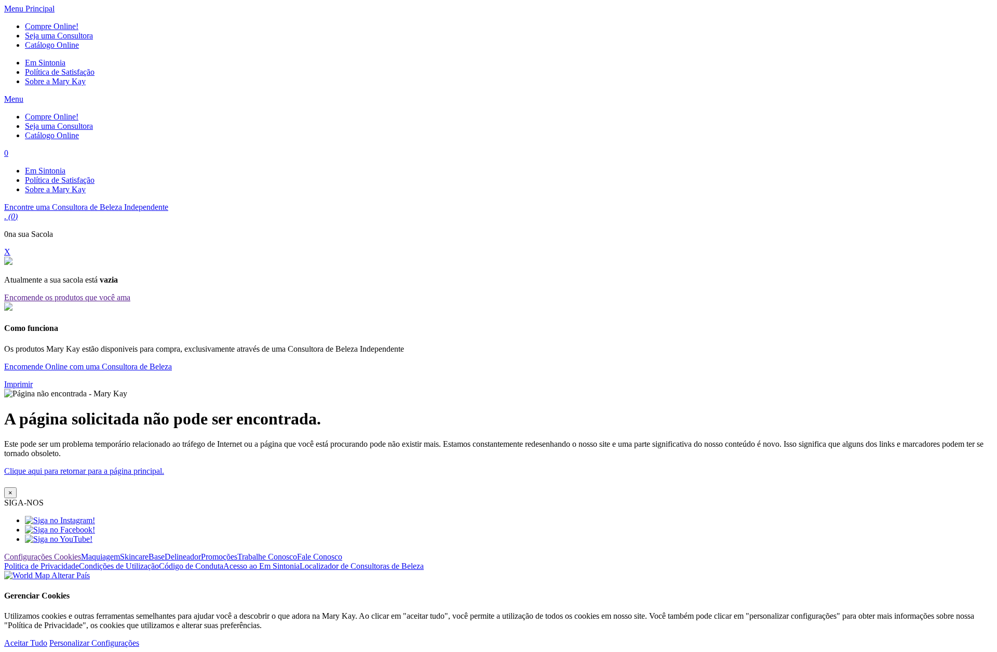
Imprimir (18, 384)
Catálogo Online (52, 45)
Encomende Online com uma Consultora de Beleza (88, 366)
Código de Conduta (191, 566)
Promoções (219, 556)
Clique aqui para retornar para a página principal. (84, 471)
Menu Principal (29, 8)
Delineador (183, 556)
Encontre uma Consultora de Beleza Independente (86, 207)
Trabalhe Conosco (267, 556)
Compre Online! (51, 26)
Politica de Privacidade (41, 566)
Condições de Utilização (119, 566)
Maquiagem (100, 556)
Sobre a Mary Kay (55, 81)
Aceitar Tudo (25, 642)
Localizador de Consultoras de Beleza (362, 566)
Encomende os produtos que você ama (67, 297)
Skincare (134, 556)
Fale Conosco (319, 556)
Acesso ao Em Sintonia (261, 566)
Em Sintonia (45, 62)
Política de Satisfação (60, 72)
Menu (13, 99)
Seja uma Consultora (59, 35)
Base (157, 556)
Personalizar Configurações (94, 642)
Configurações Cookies (42, 556)
